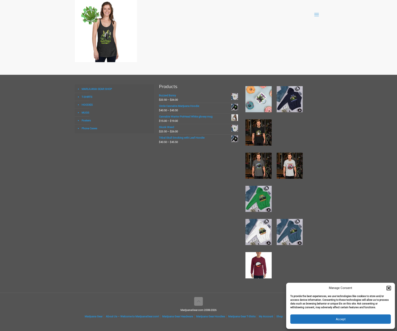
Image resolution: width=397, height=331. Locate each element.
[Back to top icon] (198, 301)
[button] (389, 288)
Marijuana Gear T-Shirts (242, 316)
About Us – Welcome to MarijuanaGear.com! (132, 316)
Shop (279, 316)
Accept (341, 319)
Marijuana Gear (94, 316)
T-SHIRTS (87, 96)
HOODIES (87, 104)
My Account (266, 316)
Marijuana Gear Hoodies (210, 316)
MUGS (85, 112)
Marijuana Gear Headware (177, 316)
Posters (86, 120)
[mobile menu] (316, 14)
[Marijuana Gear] (90, 14)
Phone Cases (89, 128)
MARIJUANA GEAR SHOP (97, 89)
